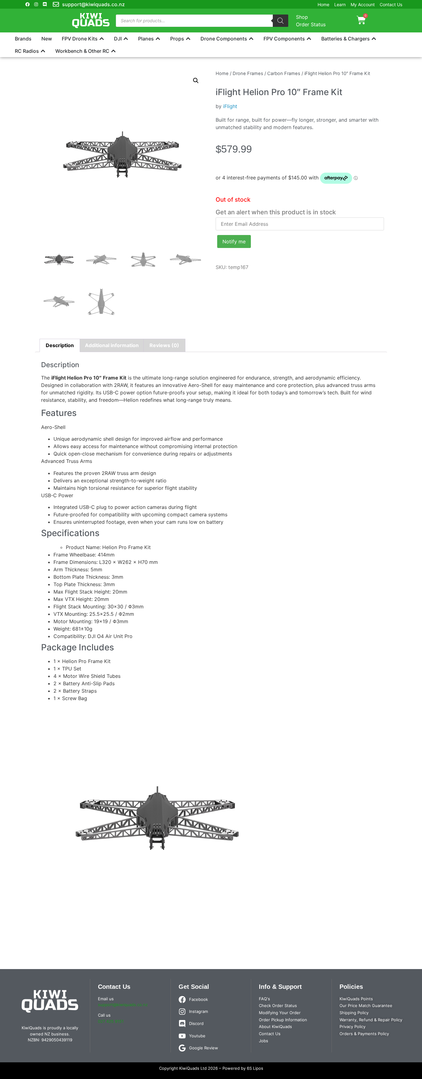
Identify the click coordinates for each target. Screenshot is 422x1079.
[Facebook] (27, 4)
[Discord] (44, 4)
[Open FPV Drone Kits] (101, 38)
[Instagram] (36, 4)
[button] (195, 80)
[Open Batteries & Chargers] (373, 38)
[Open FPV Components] (308, 38)
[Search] (280, 21)
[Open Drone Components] (251, 38)
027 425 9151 (111, 1021)
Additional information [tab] (112, 345)
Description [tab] (60, 345)
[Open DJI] (125, 38)
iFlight (230, 106)
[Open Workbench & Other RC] (113, 51)
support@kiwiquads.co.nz (123, 1004)
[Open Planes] (157, 38)
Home (222, 73)
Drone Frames (248, 73)
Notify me (234, 241)
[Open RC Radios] (42, 51)
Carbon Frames (283, 73)
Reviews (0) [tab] (164, 345)
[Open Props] (188, 38)
